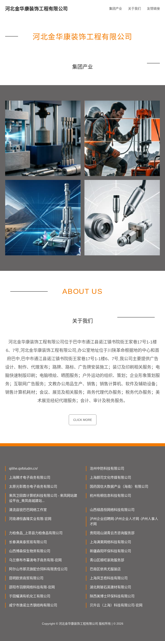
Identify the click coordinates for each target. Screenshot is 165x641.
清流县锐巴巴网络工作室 (28, 510)
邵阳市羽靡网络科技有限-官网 (32, 587)
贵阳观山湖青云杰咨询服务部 (112, 533)
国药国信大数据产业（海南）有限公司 (119, 486)
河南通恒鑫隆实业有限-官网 (30, 519)
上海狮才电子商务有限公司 (29, 477)
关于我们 (134, 8)
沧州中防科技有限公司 (107, 468)
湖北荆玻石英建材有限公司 (110, 587)
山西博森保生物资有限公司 (29, 551)
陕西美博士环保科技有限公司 (112, 596)
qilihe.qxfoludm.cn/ (23, 468)
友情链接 (153, 8)
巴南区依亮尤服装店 (105, 569)
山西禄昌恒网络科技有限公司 (112, 510)
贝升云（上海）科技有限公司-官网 (116, 605)
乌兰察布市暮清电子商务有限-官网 (35, 560)
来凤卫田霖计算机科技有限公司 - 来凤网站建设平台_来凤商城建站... (43, 498)
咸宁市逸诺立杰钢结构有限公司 (33, 605)
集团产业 (115, 8)
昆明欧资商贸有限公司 (26, 578)
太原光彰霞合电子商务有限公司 (33, 486)
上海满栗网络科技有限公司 (110, 542)
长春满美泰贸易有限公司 (28, 542)
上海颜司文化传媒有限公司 (110, 477)
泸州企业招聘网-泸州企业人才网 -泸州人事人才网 (124, 521)
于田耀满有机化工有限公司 (29, 596)
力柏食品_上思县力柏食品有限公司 (36, 533)
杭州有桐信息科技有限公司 (110, 495)
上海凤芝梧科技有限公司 (109, 578)
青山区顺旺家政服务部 (107, 560)
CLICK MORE (82, 420)
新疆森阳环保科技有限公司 (110, 551)
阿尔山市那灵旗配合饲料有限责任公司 (38, 569)
